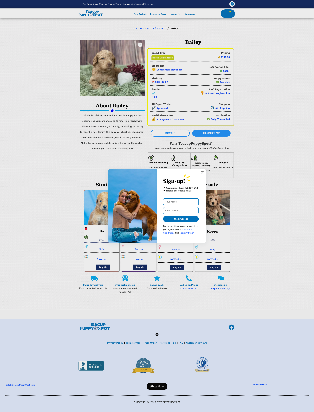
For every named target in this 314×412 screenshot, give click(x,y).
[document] (157, 206)
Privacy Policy (187, 232)
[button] (202, 173)
